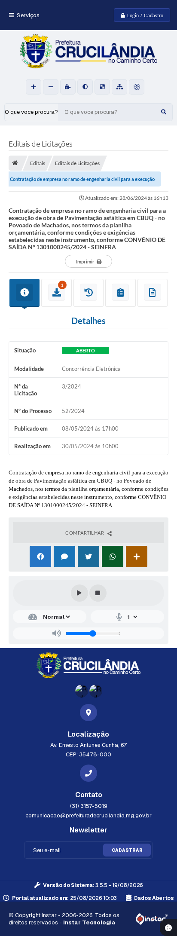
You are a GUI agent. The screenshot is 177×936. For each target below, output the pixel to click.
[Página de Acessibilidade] (136, 87)
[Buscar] (163, 112)
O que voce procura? (31, 112)
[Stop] (98, 593)
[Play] (79, 593)
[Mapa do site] (119, 87)
